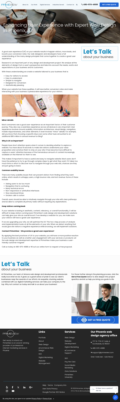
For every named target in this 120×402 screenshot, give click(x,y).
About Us (25, 5)
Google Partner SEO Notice (53, 392)
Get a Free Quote (109, 5)
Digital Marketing (46, 357)
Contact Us (70, 5)
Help (44, 385)
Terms (50, 385)
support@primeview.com (103, 352)
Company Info (60, 385)
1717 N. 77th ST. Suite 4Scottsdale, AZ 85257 (101, 342)
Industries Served (58, 5)
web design (49, 213)
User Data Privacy (49, 388)
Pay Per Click (70, 362)
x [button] (53, 398)
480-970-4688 (90, 4)
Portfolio (42, 337)
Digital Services (45, 5)
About (41, 341)
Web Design (44, 344)
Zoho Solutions (71, 371)
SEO (40, 354)
